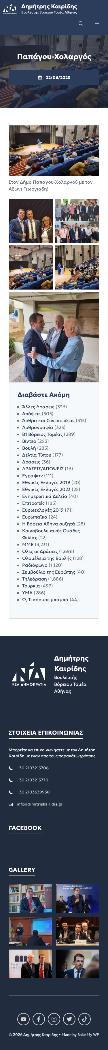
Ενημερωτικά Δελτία (44, 496)
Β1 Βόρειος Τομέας (42, 434)
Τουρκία (31, 586)
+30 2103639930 (33, 792)
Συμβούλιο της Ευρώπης (48, 572)
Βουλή (29, 448)
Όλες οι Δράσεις (40, 551)
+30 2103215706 (33, 767)
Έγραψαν (32, 475)
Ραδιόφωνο (35, 565)
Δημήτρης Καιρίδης (49, 6)
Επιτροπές (33, 503)
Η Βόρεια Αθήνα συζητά (48, 524)
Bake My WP (88, 1034)
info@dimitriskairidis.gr (39, 804)
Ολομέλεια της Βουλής (47, 558)
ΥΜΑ (27, 592)
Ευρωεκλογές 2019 (43, 510)
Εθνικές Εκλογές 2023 (46, 489)
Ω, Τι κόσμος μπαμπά (45, 599)
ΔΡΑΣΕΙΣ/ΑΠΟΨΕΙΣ (43, 468)
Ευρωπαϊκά (35, 517)
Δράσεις (31, 462)
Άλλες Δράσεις (38, 406)
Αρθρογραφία (37, 427)
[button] (81, 23)
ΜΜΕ (28, 544)
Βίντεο (29, 441)
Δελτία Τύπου (36, 455)
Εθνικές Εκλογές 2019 (46, 482)
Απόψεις (31, 413)
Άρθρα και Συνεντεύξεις (48, 420)
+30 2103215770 (32, 780)
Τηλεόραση (34, 579)
